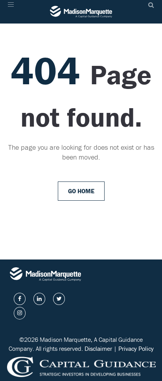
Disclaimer (98, 348)
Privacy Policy (136, 348)
